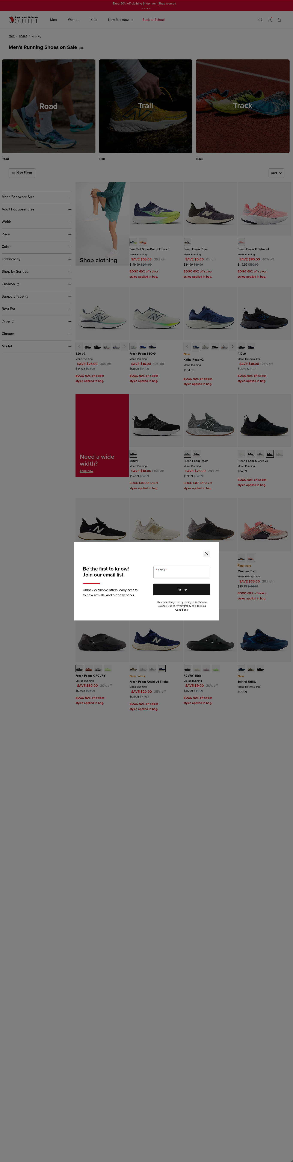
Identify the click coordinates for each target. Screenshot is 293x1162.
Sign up (182, 589)
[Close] (206, 554)
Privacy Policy (183, 606)
